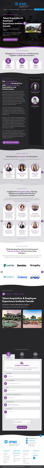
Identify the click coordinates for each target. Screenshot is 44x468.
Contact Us (30, 9)
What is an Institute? (5, 462)
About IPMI (24, 9)
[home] (22, 4)
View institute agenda (12, 142)
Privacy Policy (32, 466)
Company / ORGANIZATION (13, 394)
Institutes (5, 9)
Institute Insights (6, 456)
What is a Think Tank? (16, 461)
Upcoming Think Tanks (16, 456)
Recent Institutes (6, 457)
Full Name (9, 373)
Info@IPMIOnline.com (33, 438)
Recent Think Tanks (16, 458)
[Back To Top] (40, 435)
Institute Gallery (6, 459)
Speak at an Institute (25, 460)
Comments (9, 408)
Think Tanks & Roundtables (14, 9)
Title (7, 387)
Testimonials (25, 454)
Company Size (10, 401)
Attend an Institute (26, 458)
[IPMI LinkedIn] (34, 458)
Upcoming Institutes (5, 453)
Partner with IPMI (26, 463)
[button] (42, 172)
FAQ (24, 456)
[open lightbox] (11, 319)
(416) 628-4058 (31, 440)
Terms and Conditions (38, 466)
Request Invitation (11, 39)
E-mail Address (10, 380)
